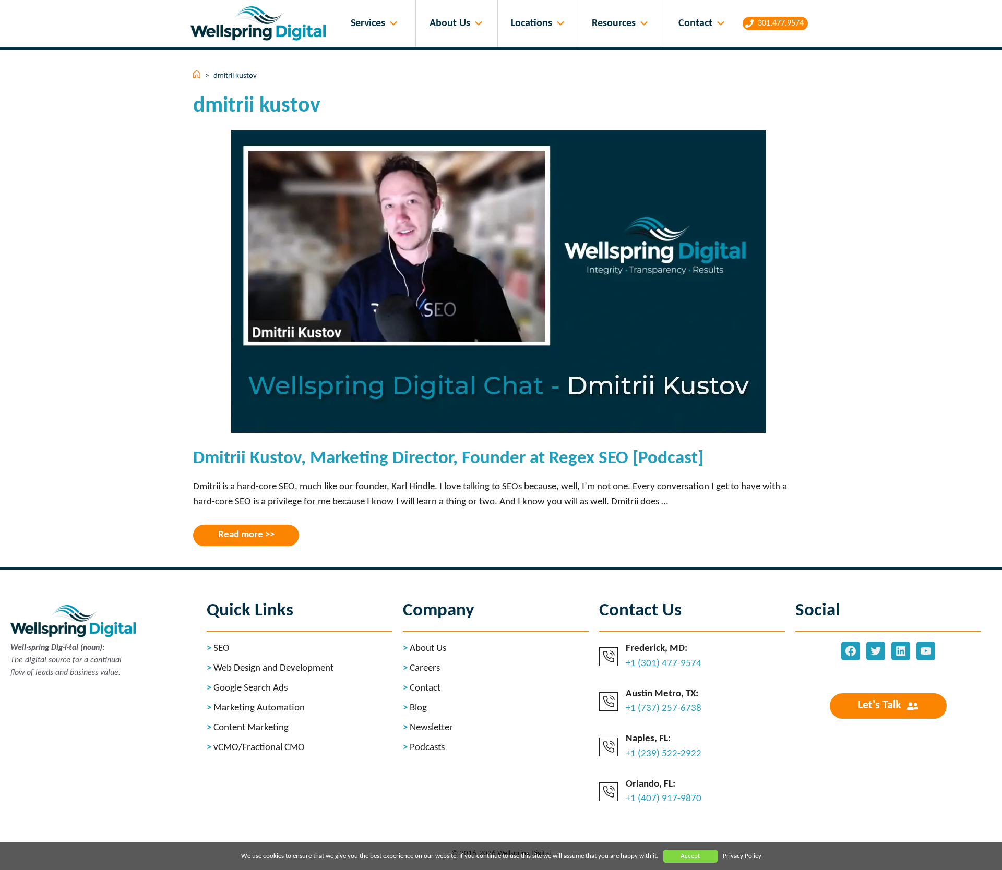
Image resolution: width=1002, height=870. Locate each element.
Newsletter (431, 728)
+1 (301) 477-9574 (663, 664)
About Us (450, 23)
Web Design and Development (273, 668)
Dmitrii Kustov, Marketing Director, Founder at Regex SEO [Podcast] (448, 459)
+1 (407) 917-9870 (663, 799)
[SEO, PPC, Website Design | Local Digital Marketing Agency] (260, 24)
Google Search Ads (250, 688)
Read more (240, 535)
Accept (690, 856)
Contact (695, 23)
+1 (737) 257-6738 (663, 709)
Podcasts (427, 748)
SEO (221, 649)
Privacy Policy (742, 856)
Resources (614, 23)
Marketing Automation (259, 708)
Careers (425, 668)
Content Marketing (251, 728)
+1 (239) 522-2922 (663, 754)
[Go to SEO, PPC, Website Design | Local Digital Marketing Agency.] (197, 76)
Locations (531, 23)
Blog (418, 708)
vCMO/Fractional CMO (259, 748)
